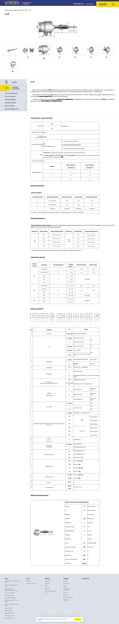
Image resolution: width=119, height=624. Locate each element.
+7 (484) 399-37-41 (78, 4)
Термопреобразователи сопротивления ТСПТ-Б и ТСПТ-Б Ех (11, 589)
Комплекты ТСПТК (8, 608)
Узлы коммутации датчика (10, 618)
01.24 (29, 10)
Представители (66, 600)
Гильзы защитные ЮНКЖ (10, 593)
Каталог (6, 10)
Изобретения (47, 588)
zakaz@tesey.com (90, 4)
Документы (47, 578)
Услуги (27, 578)
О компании (65, 581)
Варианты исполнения (10, 106)
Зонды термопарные (9, 610)
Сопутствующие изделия (9, 615)
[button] (107, 4)
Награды (65, 586)
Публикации (65, 595)
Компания (65, 578)
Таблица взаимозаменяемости (50, 591)
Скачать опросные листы (31, 583)
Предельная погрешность (10, 99)
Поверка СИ (28, 581)
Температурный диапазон (10, 102)
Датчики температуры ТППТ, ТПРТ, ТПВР (18, 10)
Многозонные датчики (9, 595)
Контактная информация (68, 597)
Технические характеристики (15, 88)
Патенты (46, 586)
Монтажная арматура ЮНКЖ (10, 598)
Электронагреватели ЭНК (10, 613)
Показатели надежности (10, 96)
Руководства (47, 583)
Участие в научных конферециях (66, 589)
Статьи (46, 593)
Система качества (66, 583)
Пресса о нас (65, 592)
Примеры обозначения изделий (12, 109)
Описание (14, 82)
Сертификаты (47, 581)
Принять (77, 619)
